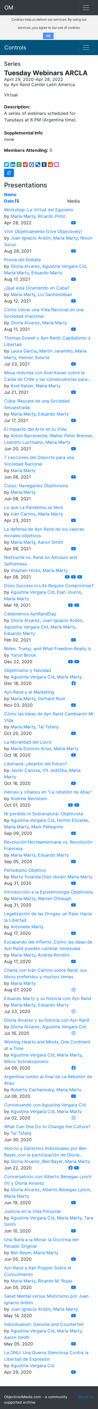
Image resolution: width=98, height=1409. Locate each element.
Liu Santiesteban (55, 294)
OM (8, 7)
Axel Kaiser (22, 385)
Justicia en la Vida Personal (32, 1211)
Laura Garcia (24, 351)
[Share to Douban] (19, 164)
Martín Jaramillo (56, 351)
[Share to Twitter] (6, 164)
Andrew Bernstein (29, 798)
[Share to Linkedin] (12, 164)
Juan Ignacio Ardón (31, 238)
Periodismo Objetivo (25, 870)
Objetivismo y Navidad (27, 670)
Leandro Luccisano (23, 442)
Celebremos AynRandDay (30, 614)
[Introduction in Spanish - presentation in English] (76, 805)
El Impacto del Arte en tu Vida (35, 429)
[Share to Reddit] (50, 164)
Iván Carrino (23, 514)
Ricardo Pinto (52, 216)
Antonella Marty (27, 926)
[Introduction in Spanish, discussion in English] (73, 1259)
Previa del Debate (22, 259)
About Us (86, 1397)
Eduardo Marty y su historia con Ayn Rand (47, 998)
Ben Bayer (52, 1161)
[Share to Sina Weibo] (25, 164)
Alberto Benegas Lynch (66, 1189)
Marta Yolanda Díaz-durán (38, 876)
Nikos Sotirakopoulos (26, 1061)
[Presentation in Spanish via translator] (70, 805)
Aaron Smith (50, 542)
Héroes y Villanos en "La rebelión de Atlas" (48, 792)
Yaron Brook (23, 655)
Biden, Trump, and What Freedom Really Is (47, 648)
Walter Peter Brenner (71, 435)
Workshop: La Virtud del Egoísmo (38, 209)
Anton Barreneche (29, 435)
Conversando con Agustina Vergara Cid (45, 1105)
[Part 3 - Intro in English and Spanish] (79, 577)
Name (10, 194)
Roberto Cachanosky (32, 1089)
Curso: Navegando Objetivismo (36, 485)
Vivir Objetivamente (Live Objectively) (43, 231)
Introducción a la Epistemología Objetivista (48, 892)
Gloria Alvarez (25, 266)
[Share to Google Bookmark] (31, 164)
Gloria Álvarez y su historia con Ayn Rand (46, 1020)
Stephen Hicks (25, 570)
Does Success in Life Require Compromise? (49, 585)
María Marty (23, 216)
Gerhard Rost (51, 698)
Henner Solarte (34, 357)
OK (48, 36)
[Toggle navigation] (86, 47)
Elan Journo (69, 592)
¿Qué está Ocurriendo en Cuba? (36, 288)
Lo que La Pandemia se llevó (33, 507)
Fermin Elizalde (72, 820)
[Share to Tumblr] (44, 164)
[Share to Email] (56, 164)
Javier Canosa (25, 770)
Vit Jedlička (54, 770)
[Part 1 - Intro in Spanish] (67, 577)
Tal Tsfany (48, 726)
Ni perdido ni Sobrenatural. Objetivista (43, 813)
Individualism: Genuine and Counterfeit (44, 1324)
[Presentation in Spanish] (73, 1287)
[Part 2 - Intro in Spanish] (73, 577)
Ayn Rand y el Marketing (29, 692)
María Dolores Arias (31, 748)
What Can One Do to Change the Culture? (47, 1126)
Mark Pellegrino (47, 826)
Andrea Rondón (54, 955)
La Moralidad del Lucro (28, 742)
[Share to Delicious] (37, 164)
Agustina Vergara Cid (64, 266)
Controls (15, 47)
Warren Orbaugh (54, 898)
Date (9, 201)
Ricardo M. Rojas (55, 1281)
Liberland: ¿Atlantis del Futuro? (35, 763)
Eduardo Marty (46, 272)
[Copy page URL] (9, 173)
